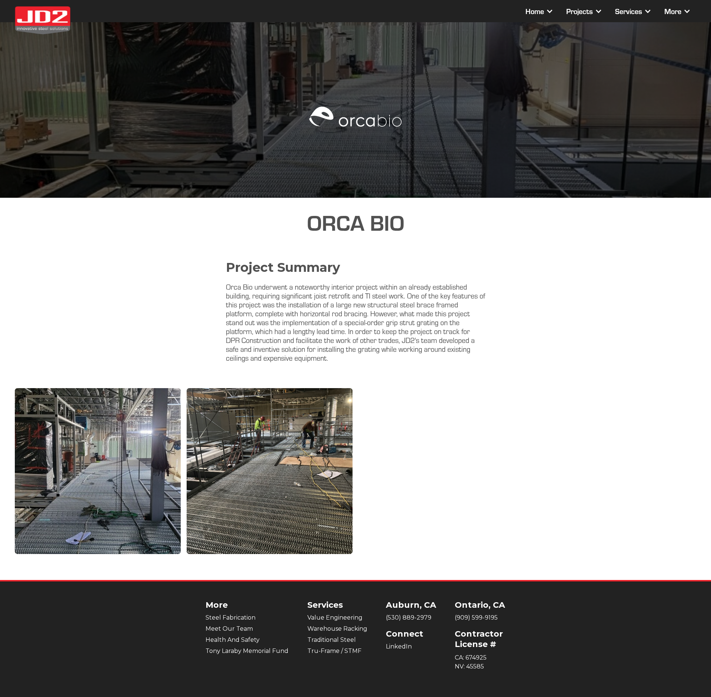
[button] (538, 11)
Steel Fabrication (231, 617)
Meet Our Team (229, 628)
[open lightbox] (98, 471)
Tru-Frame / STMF (334, 650)
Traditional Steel (331, 639)
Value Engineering (335, 617)
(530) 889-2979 (408, 617)
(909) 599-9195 (476, 617)
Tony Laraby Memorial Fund (247, 650)
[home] (42, 20)
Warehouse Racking (337, 628)
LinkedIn (399, 646)
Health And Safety (233, 639)
